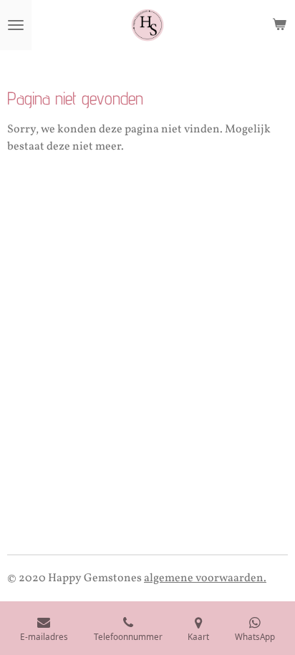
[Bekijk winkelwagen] (279, 25)
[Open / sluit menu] (16, 25)
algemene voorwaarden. (205, 578)
